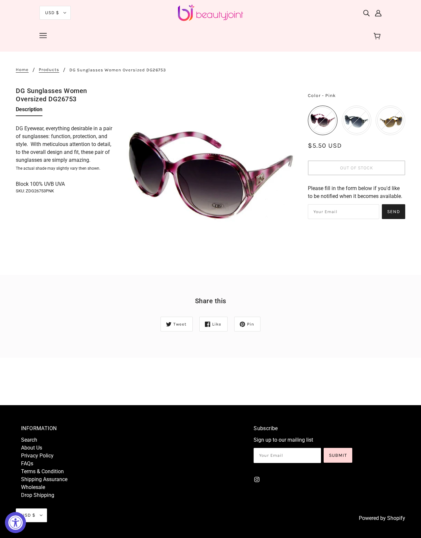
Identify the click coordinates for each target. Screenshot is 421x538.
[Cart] (378, 36)
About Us (31, 448)
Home (22, 69)
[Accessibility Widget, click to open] (15, 522)
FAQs (27, 463)
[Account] (378, 12)
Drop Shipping (37, 495)
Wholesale (33, 487)
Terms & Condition (42, 471)
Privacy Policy (37, 455)
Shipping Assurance (44, 479)
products (49, 69)
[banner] (210, 12)
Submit (338, 455)
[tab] (29, 111)
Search (29, 440)
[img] (366, 12)
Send (393, 211)
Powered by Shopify (382, 518)
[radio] (322, 120)
